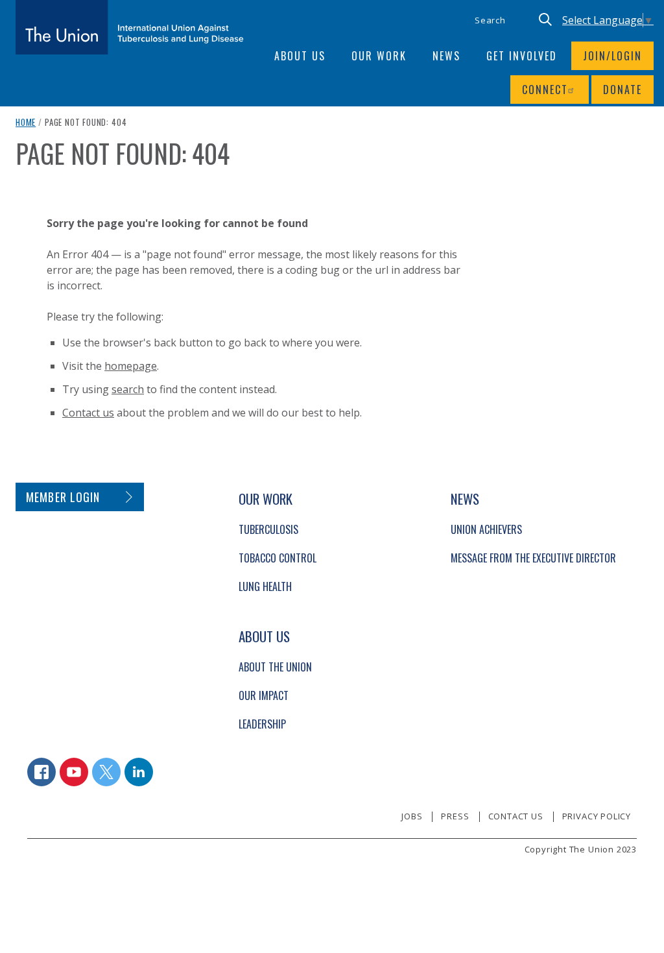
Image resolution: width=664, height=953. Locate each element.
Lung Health (265, 586)
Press (455, 816)
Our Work (379, 56)
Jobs (411, 816)
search (128, 389)
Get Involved (521, 56)
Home (26, 121)
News (446, 56)
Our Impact (264, 695)
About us (300, 56)
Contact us (88, 412)
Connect (545, 89)
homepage (130, 366)
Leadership (262, 724)
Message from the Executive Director (533, 558)
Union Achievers (486, 529)
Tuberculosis (268, 529)
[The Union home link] (130, 27)
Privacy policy (596, 816)
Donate (622, 89)
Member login (63, 497)
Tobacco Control (277, 558)
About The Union (275, 667)
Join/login (612, 56)
